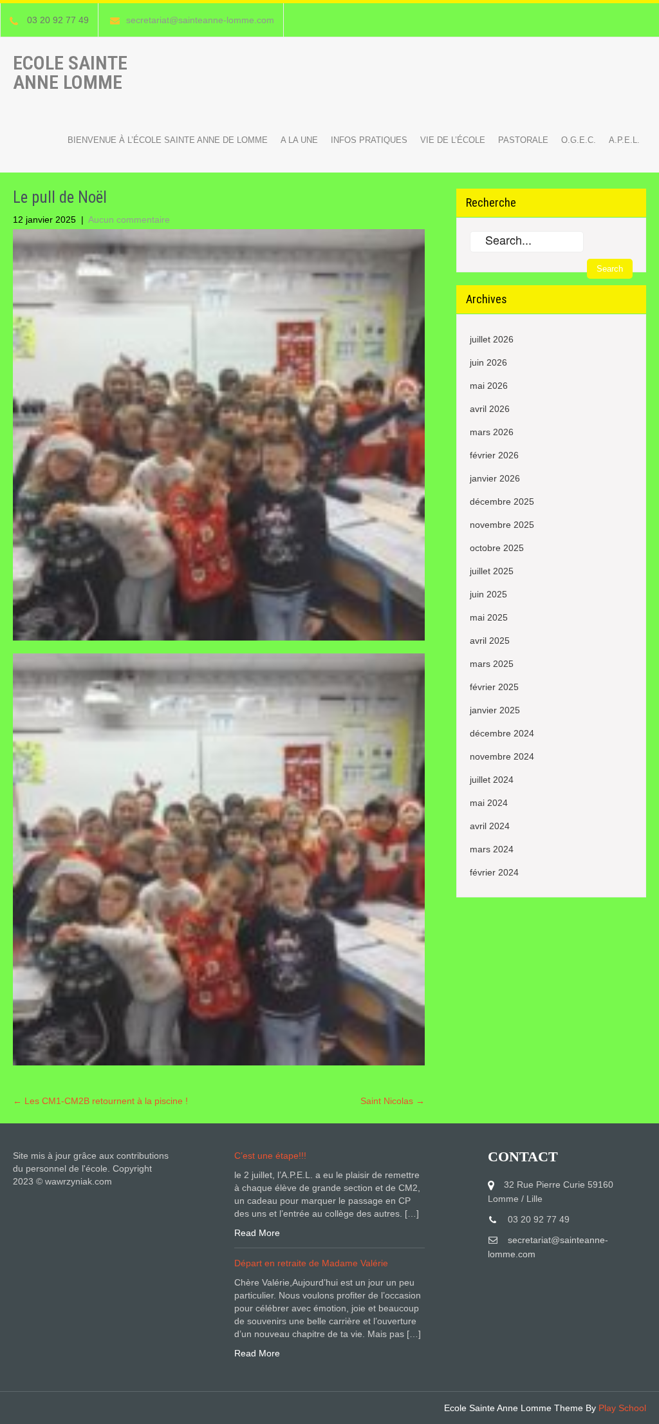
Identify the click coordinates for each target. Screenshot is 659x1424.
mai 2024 (489, 803)
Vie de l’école (452, 140)
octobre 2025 (497, 548)
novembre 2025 (502, 525)
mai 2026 (489, 385)
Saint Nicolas (392, 1101)
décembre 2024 (502, 733)
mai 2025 (489, 617)
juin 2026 (488, 362)
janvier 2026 (495, 478)
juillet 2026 (492, 339)
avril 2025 (490, 640)
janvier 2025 (495, 710)
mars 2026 (492, 432)
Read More (257, 1233)
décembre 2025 (502, 501)
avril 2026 (490, 409)
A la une (299, 140)
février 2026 (494, 455)
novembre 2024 (502, 756)
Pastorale (523, 140)
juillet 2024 (492, 779)
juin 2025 (488, 594)
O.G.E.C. (578, 140)
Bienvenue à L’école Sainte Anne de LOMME (168, 140)
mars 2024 (492, 849)
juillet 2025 (492, 571)
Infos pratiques (369, 140)
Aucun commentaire (129, 219)
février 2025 (494, 687)
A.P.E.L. (624, 140)
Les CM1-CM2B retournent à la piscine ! (100, 1101)
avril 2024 (490, 826)
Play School (622, 1408)
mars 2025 (492, 664)
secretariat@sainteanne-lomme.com (200, 20)
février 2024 (494, 872)
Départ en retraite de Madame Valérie (311, 1263)
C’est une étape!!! (270, 1155)
